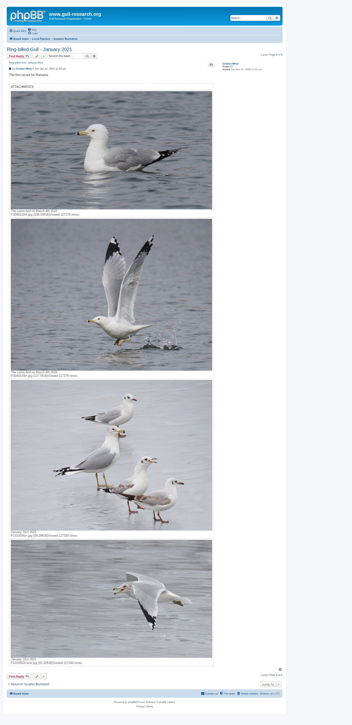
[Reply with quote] (211, 64)
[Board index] (28, 15)
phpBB (132, 702)
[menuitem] (32, 29)
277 (231, 66)
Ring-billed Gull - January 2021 (39, 49)
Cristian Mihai (230, 63)
